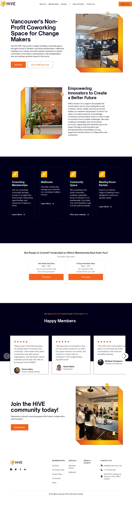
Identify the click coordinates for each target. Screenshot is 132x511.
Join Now (18, 65)
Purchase (46, 277)
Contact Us (90, 4)
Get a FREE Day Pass (40, 65)
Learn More (17, 214)
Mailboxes (72, 472)
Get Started (19, 427)
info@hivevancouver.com (113, 466)
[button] (66, 4)
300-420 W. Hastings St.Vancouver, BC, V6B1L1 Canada (112, 476)
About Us (43, 4)
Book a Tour (125, 4)
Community (56, 478)
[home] (7, 4)
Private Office (57, 474)
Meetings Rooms (72, 467)
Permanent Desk (58, 470)
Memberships (54, 4)
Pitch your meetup (78, 214)
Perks (54, 483)
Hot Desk (55, 466)
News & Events (78, 4)
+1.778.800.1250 (110, 470)
